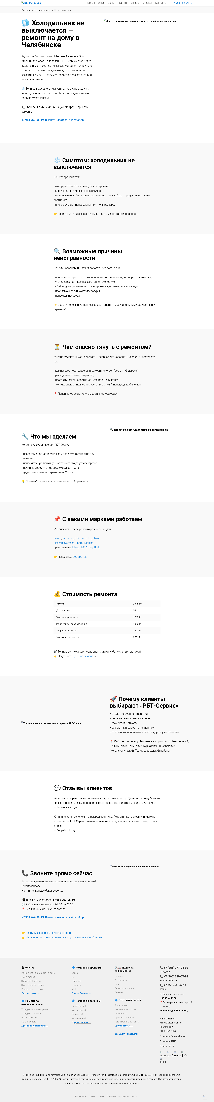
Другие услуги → (30, 993)
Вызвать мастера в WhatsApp (64, 120)
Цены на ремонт (83, 656)
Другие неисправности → (34, 1025)
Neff (82, 547)
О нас (101, 2)
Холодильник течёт (31, 1013)
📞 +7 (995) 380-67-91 (174, 976)
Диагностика (28, 977)
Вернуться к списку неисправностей (48, 932)
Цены (111, 2)
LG (77, 538)
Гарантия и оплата (128, 2)
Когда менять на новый (127, 1021)
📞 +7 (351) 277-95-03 (174, 967)
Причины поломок (124, 1017)
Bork (97, 547)
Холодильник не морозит (34, 1009)
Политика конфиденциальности (122, 1096)
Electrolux (86, 538)
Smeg (89, 547)
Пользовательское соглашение (89, 1096)
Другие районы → (81, 1022)
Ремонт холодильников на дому (38, 973)
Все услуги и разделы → (128, 1034)
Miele (75, 547)
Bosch (57, 538)
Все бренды (80, 556)
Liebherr (58, 543)
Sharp (79, 543)
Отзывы (147, 2)
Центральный (79, 1006)
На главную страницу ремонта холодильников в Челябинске (64, 937)
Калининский (79, 1018)
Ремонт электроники (32, 989)
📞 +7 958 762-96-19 (173, 985)
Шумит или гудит (30, 1017)
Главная (90, 2)
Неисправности (42, 10)
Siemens (69, 543)
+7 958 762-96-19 (182, 2)
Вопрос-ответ (122, 1005)
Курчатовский (79, 1010)
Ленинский (77, 1014)
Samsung (68, 538)
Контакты (161, 2)
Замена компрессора (32, 985)
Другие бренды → (81, 993)
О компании (121, 980)
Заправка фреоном (31, 981)
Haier (96, 538)
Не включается (29, 1021)
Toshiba (88, 543)
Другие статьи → (124, 1025)
